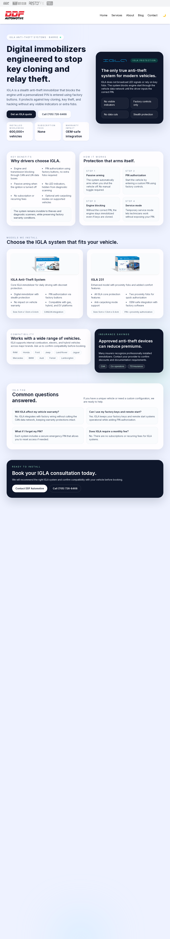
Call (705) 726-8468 (54, 114)
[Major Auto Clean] (19, 3)
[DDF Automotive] (6, 3)
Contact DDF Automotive (29, 488)
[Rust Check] (50, 3)
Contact (152, 15)
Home (103, 15)
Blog (141, 15)
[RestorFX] (36, 3)
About (130, 15)
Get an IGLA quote (21, 114)
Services (116, 15)
